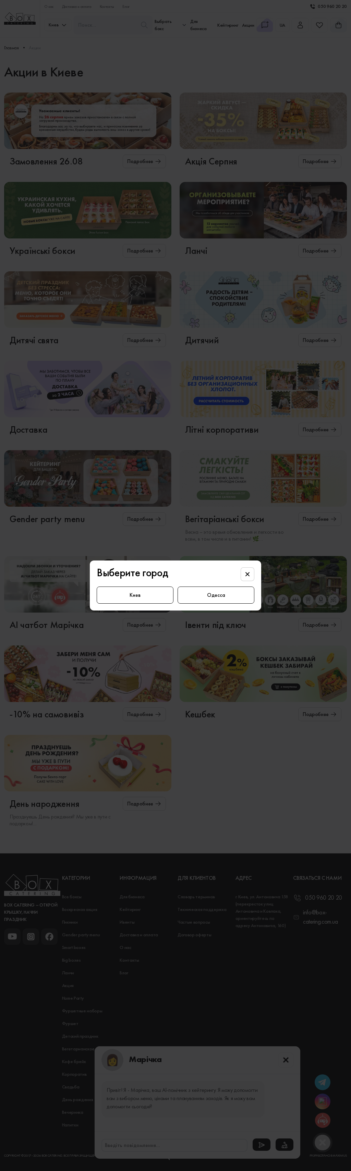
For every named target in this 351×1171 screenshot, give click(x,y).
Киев (135, 595)
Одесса (216, 595)
